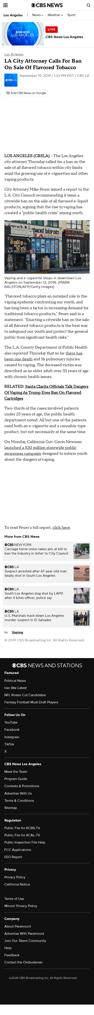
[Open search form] (89, 5)
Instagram (11, 737)
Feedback (11, 955)
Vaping (17, 632)
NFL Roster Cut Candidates (25, 695)
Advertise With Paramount (24, 933)
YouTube (10, 722)
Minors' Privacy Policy (20, 906)
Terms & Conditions (19, 800)
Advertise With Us (18, 793)
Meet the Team (15, 771)
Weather (54, 15)
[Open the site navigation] (17, 5)
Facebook (11, 729)
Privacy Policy (14, 877)
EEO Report (13, 857)
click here (61, 527)
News (37, 15)
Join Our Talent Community (25, 941)
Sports (72, 15)
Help (8, 948)
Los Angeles (13, 15)
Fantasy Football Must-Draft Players (31, 702)
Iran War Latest (15, 688)
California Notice (17, 884)
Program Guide (15, 779)
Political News (15, 680)
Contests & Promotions (21, 786)
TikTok (9, 744)
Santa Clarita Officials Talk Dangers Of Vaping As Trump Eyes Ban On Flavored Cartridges (46, 392)
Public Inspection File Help (24, 842)
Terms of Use (14, 899)
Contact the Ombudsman (23, 962)
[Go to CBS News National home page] (47, 5)
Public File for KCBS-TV (22, 828)
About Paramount (17, 926)
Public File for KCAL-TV (22, 835)
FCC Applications (17, 850)
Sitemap (10, 808)
